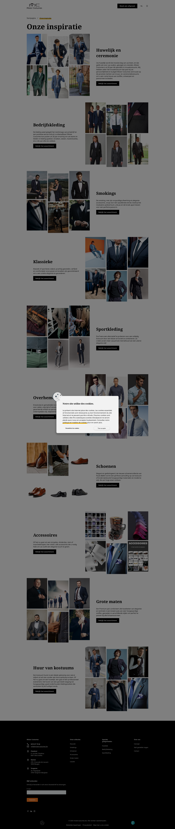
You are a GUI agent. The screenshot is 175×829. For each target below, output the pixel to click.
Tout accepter (102, 428)
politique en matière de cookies (75, 422)
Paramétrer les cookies (72, 428)
